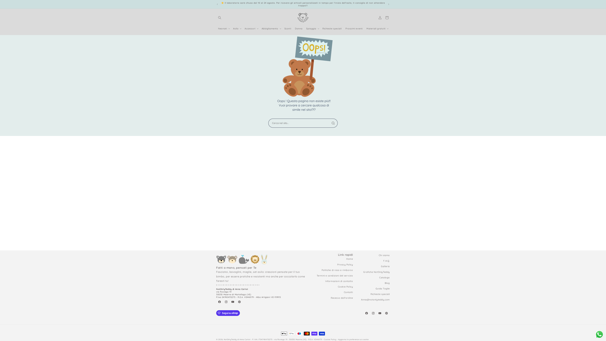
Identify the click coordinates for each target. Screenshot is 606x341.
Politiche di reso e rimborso (337, 270)
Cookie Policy (345, 286)
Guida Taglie (383, 288)
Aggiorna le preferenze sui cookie (353, 339)
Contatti (348, 292)
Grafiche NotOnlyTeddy (376, 272)
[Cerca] (333, 123)
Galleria (385, 266)
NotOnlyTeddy (230, 339)
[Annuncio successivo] (388, 4)
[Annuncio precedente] (217, 4)
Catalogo (384, 277)
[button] (219, 17)
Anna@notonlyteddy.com (375, 299)
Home (349, 258)
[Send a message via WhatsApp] (599, 334)
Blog (387, 283)
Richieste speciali (380, 294)
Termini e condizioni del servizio (335, 275)
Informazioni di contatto (339, 281)
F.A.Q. (386, 260)
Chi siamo (384, 255)
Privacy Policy (345, 264)
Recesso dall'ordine (342, 297)
